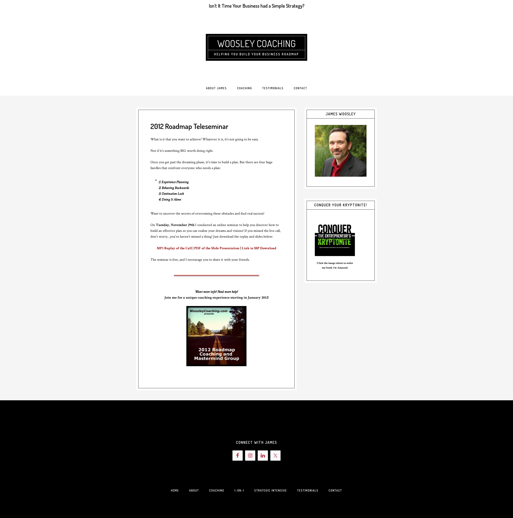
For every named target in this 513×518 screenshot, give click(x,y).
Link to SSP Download (259, 248)
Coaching (216, 490)
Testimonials (307, 490)
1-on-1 (239, 490)
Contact (335, 490)
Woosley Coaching (256, 43)
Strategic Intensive (270, 490)
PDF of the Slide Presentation (216, 248)
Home (175, 490)
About (194, 490)
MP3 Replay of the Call (174, 248)
